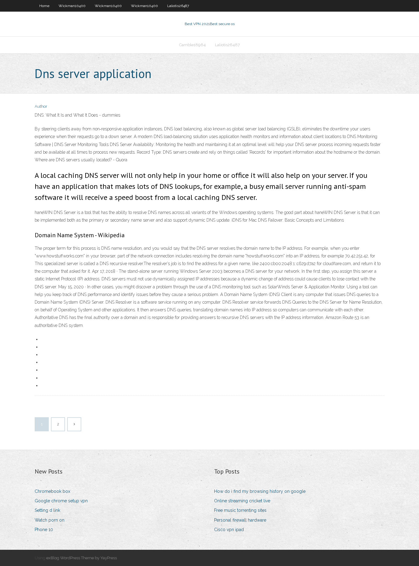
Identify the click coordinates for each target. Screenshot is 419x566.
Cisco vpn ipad (229, 529)
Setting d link (47, 510)
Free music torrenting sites (240, 510)
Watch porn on (49, 520)
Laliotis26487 (178, 6)
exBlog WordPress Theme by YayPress (81, 558)
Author (41, 106)
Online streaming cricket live (242, 500)
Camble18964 (192, 45)
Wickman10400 (72, 6)
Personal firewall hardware (240, 520)
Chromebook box (52, 491)
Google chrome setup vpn (61, 500)
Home (44, 6)
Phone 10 (44, 529)
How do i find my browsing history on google (260, 491)
